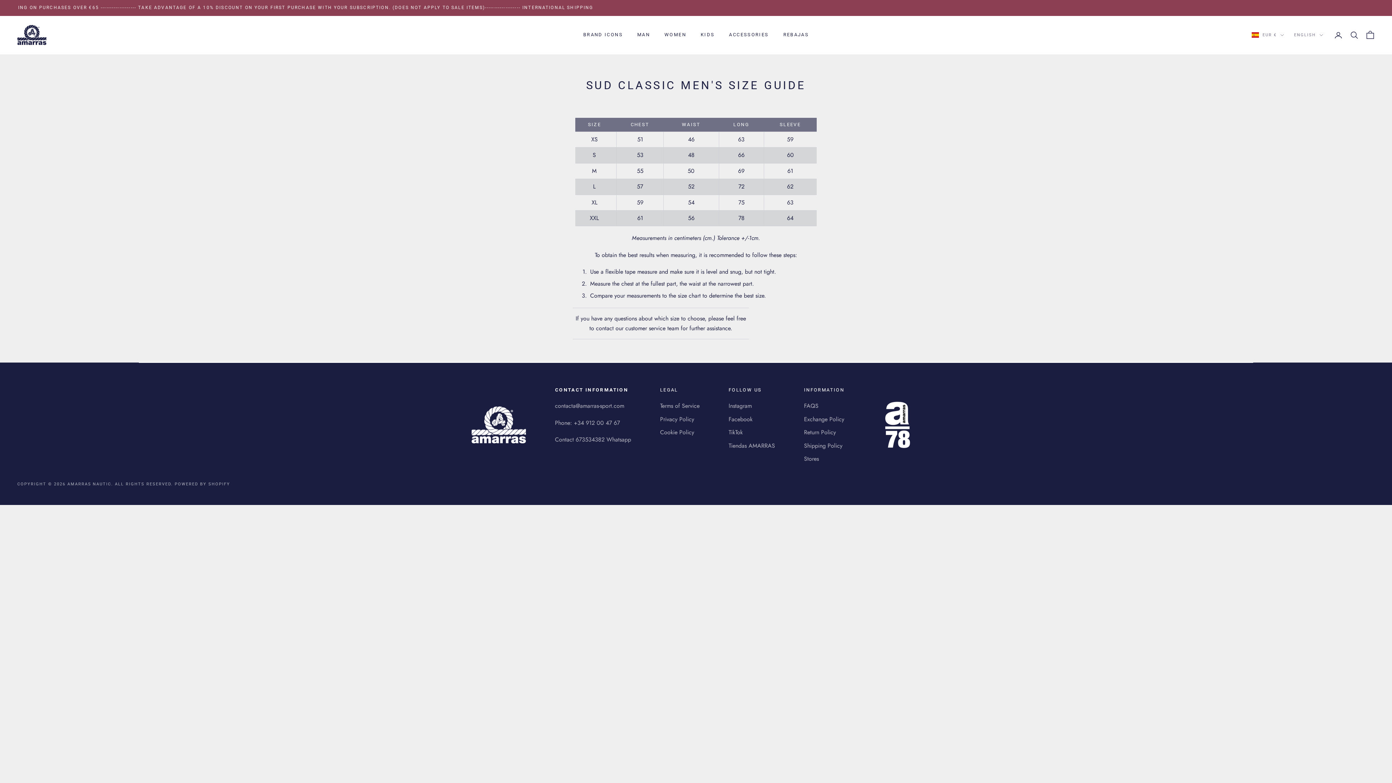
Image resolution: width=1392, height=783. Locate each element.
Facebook (741, 419)
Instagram (740, 406)
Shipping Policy (823, 446)
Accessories (748, 34)
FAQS (811, 406)
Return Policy (820, 432)
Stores (811, 459)
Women (675, 34)
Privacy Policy (677, 419)
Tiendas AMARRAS (752, 446)
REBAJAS (796, 34)
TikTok (736, 432)
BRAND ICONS (603, 34)
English (1305, 35)
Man (643, 34)
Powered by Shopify (202, 484)
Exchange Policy (824, 419)
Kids (708, 34)
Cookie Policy (677, 432)
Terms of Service (680, 406)
